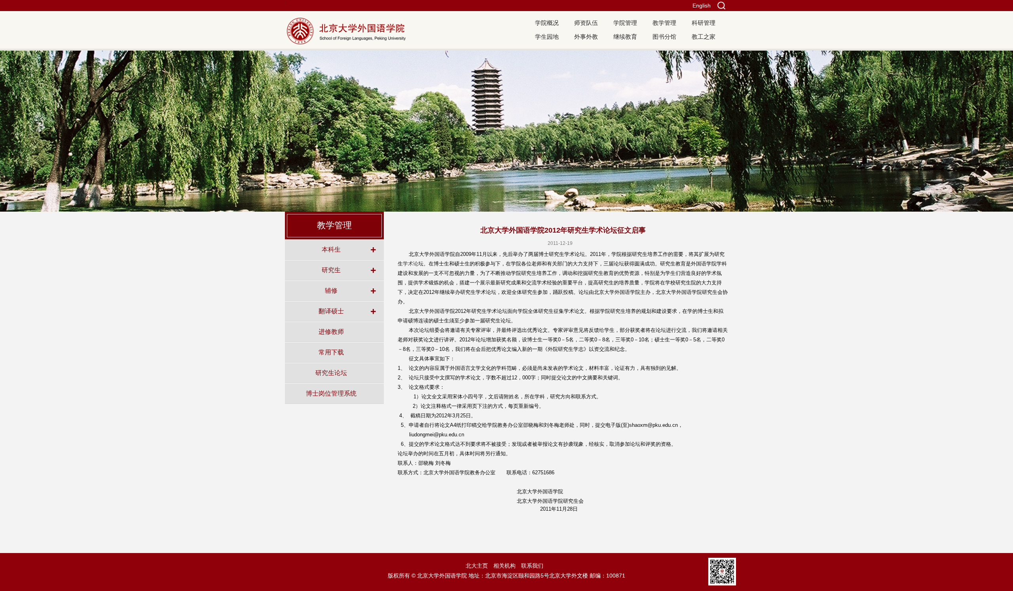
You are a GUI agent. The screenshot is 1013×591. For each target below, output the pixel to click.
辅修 (331, 290)
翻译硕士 (331, 310)
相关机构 (504, 566)
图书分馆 (664, 36)
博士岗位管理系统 (331, 393)
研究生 (331, 269)
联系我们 (532, 566)
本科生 (331, 249)
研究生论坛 (331, 372)
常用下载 (331, 352)
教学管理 (664, 22)
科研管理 (703, 22)
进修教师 (331, 331)
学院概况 (547, 22)
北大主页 (477, 566)
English (701, 5)
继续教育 (625, 36)
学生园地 (547, 36)
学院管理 (625, 22)
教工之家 (703, 36)
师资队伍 (586, 22)
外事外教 (586, 36)
